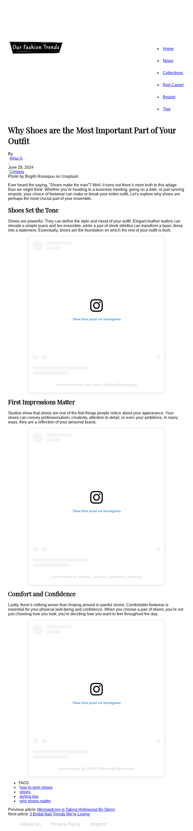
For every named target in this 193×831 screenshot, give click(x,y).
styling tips (29, 796)
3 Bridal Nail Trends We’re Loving (60, 814)
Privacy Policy (66, 824)
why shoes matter (35, 801)
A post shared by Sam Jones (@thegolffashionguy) (96, 385)
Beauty (169, 97)
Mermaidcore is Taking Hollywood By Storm (76, 809)
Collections (173, 73)
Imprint (98, 824)
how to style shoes (36, 787)
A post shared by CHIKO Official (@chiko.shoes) (96, 769)
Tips (166, 109)
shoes (25, 792)
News (168, 61)
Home (168, 49)
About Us (31, 824)
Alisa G (16, 158)
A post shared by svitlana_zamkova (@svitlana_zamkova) (96, 577)
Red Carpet (173, 85)
